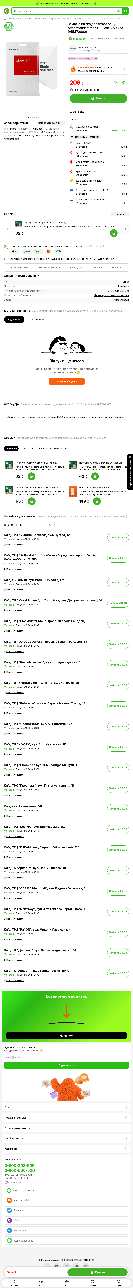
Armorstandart (121, 299)
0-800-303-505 (20, 1165)
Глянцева (123, 286)
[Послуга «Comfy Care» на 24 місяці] (18, 224)
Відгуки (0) (14, 319)
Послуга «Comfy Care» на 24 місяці (45, 222)
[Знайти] (125, 11)
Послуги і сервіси (16, 1117)
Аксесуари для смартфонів (46, 18)
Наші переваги (14, 1138)
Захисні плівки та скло (72, 18)
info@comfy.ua (16, 1182)
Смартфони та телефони (19, 18)
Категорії (11, 1148)
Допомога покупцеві (18, 1128)
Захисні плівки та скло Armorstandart (103, 18)
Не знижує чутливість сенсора (111, 295)
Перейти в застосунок (130, 474)
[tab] (19, 267)
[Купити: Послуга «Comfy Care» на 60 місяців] (32, 501)
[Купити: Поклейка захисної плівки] (97, 501)
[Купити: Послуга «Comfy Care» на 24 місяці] (31, 476)
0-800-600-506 (20, 1170)
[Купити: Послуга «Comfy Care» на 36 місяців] (95, 476)
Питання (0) (37, 319)
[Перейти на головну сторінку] (5, 19)
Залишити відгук (66, 381)
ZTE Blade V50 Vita (118, 290)
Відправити (66, 1065)
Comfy (9, 1107)
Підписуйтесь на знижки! (20, 1047)
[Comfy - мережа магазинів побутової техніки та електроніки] (6, 11)
